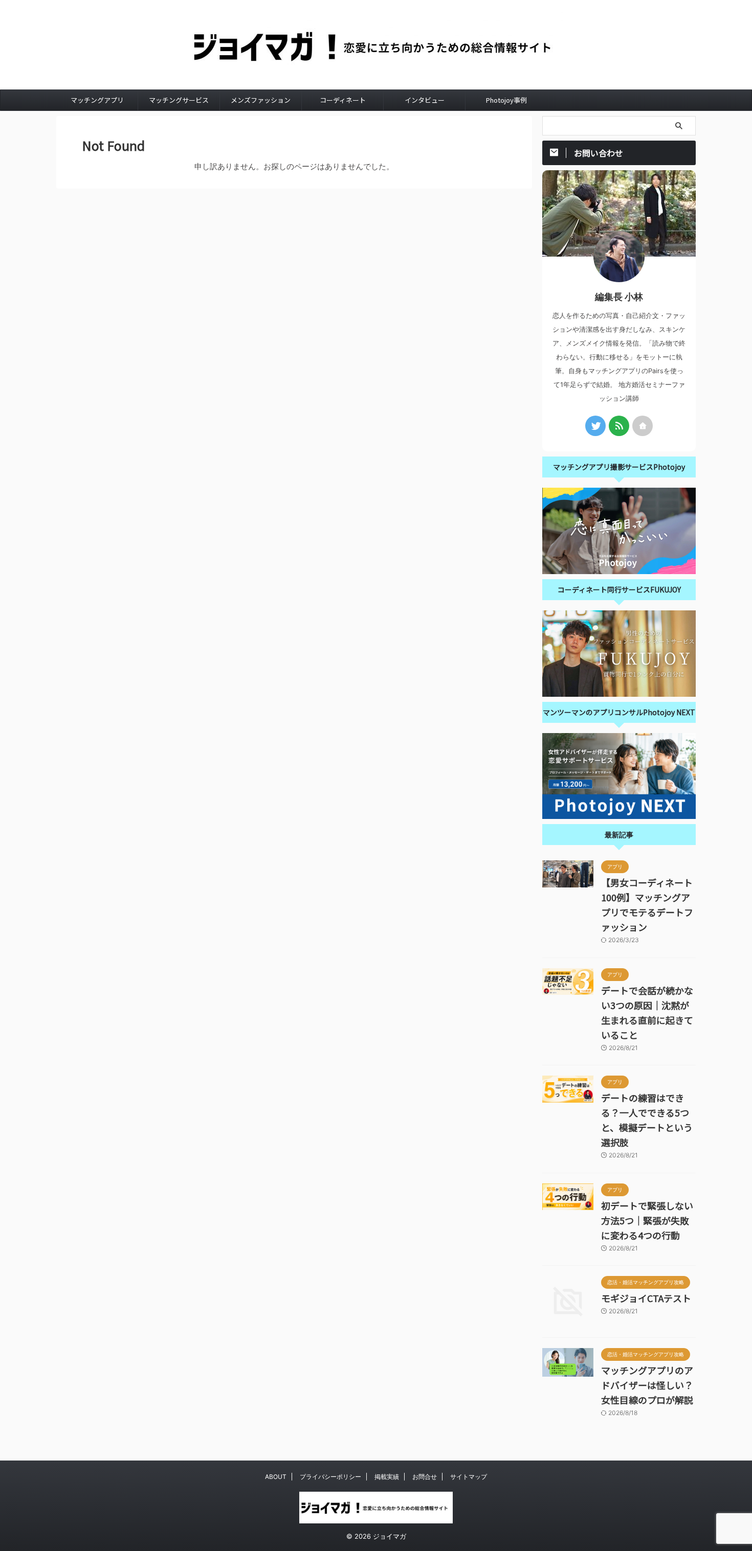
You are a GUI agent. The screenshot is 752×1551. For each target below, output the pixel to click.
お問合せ (424, 1476)
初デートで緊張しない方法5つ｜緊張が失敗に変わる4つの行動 (647, 1220)
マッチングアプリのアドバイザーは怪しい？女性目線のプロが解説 (647, 1384)
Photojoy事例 (506, 100)
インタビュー (425, 100)
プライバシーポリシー (330, 1476)
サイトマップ (468, 1476)
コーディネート (343, 100)
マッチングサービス (179, 100)
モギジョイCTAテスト (646, 1298)
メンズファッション (261, 100)
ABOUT (275, 1476)
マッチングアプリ (97, 100)
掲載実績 (386, 1476)
